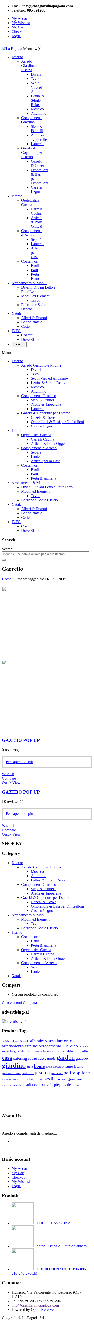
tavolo (37, 1084)
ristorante (32, 1079)
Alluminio (38, 391)
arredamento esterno (19, 1046)
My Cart (18, 27)
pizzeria (57, 1073)
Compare (9, 778)
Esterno (17, 361)
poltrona (6, 1079)
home (39, 1066)
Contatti (27, 526)
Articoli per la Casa (45, 461)
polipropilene (77, 1072)
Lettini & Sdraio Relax (48, 383)
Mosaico (37, 387)
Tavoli (35, 374)
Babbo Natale (31, 513)
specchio (7, 1085)
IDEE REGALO (55, 1067)
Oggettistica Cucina (36, 435)
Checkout (19, 31)
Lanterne (37, 409)
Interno (17, 430)
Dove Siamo (30, 530)
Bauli (35, 470)
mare (17, 1073)
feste (42, 1058)
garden (66, 1057)
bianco (48, 1051)
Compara (30, 1003)
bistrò (59, 1051)
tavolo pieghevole (57, 1085)
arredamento (60, 1040)
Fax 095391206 (49, 1301)
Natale (16, 504)
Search (7, 549)
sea (42, 1079)
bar (32, 1051)
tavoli (27, 1085)
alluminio (38, 1040)
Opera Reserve (42, 1310)
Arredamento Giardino (58, 1046)
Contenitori (29, 465)
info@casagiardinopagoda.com (35, 1305)
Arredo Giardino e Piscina (41, 365)
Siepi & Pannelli (43, 400)
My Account (21, 18)
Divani (36, 370)
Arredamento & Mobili (29, 483)
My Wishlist (21, 23)
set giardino (72, 1079)
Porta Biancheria (43, 478)
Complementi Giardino (38, 396)
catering (20, 1058)
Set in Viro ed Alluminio (49, 378)
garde (51, 1058)
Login (16, 36)
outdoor (28, 1073)
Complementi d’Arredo (39, 448)
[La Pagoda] (12, 49)
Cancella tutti (12, 1003)
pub (21, 1079)
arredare (83, 1046)
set (59, 1079)
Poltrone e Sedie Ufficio (39, 500)
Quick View (11, 783)
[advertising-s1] (14, 1021)
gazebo (82, 1058)
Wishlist (8, 774)
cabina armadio (76, 1051)
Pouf (34, 474)
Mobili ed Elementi (35, 491)
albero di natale (20, 1041)
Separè (36, 452)
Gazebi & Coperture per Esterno (45, 413)
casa (7, 1058)
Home (6, 579)
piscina (42, 1072)
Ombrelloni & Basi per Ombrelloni (57, 422)
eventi (32, 1058)
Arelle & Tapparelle (46, 404)
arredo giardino (15, 1051)
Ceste (25, 517)
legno (69, 1066)
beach (38, 1051)
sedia (50, 1079)
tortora (75, 1085)
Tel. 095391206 (24, 1301)
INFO (16, 522)
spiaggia (17, 1085)
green (30, 1067)
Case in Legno (42, 426)
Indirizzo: (19, 1292)
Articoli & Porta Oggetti (49, 443)
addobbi (6, 1041)
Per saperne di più (19, 762)
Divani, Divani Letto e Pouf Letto (47, 487)
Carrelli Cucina (42, 439)
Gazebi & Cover (43, 417)
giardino (14, 1065)
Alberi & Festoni (34, 509)
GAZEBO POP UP (21, 740)
